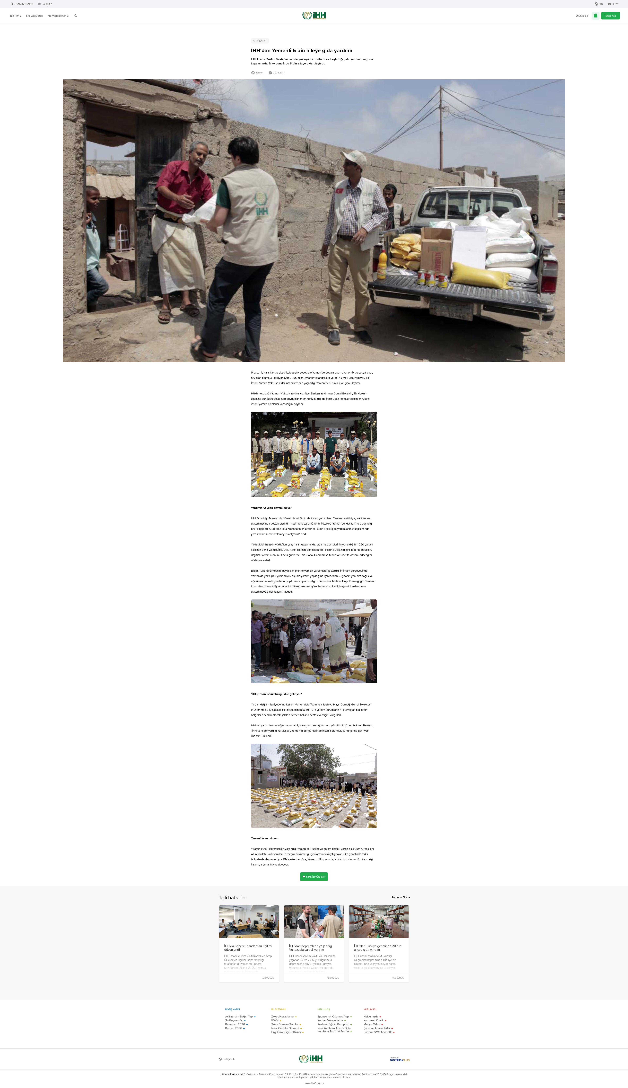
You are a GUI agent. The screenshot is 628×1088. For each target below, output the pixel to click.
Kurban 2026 (233, 1028)
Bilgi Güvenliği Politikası (286, 1032)
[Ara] (75, 15)
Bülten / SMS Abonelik (378, 1032)
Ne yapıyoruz (34, 16)
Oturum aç (582, 16)
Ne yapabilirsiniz (58, 16)
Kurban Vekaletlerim (330, 1020)
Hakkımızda (371, 1016)
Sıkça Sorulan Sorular (284, 1024)
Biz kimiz (16, 16)
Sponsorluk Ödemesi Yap (333, 1016)
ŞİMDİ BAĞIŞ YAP (315, 876)
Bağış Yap (610, 16)
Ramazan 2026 (235, 1024)
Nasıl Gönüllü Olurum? (285, 1028)
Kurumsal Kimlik (374, 1020)
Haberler (261, 40)
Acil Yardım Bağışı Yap (239, 1016)
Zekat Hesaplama (282, 1016)
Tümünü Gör (399, 897)
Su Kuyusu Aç (234, 1020)
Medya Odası (372, 1024)
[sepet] (596, 16)
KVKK (275, 1020)
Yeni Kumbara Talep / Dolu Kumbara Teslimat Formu (334, 1029)
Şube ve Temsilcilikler (377, 1028)
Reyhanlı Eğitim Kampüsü (333, 1024)
